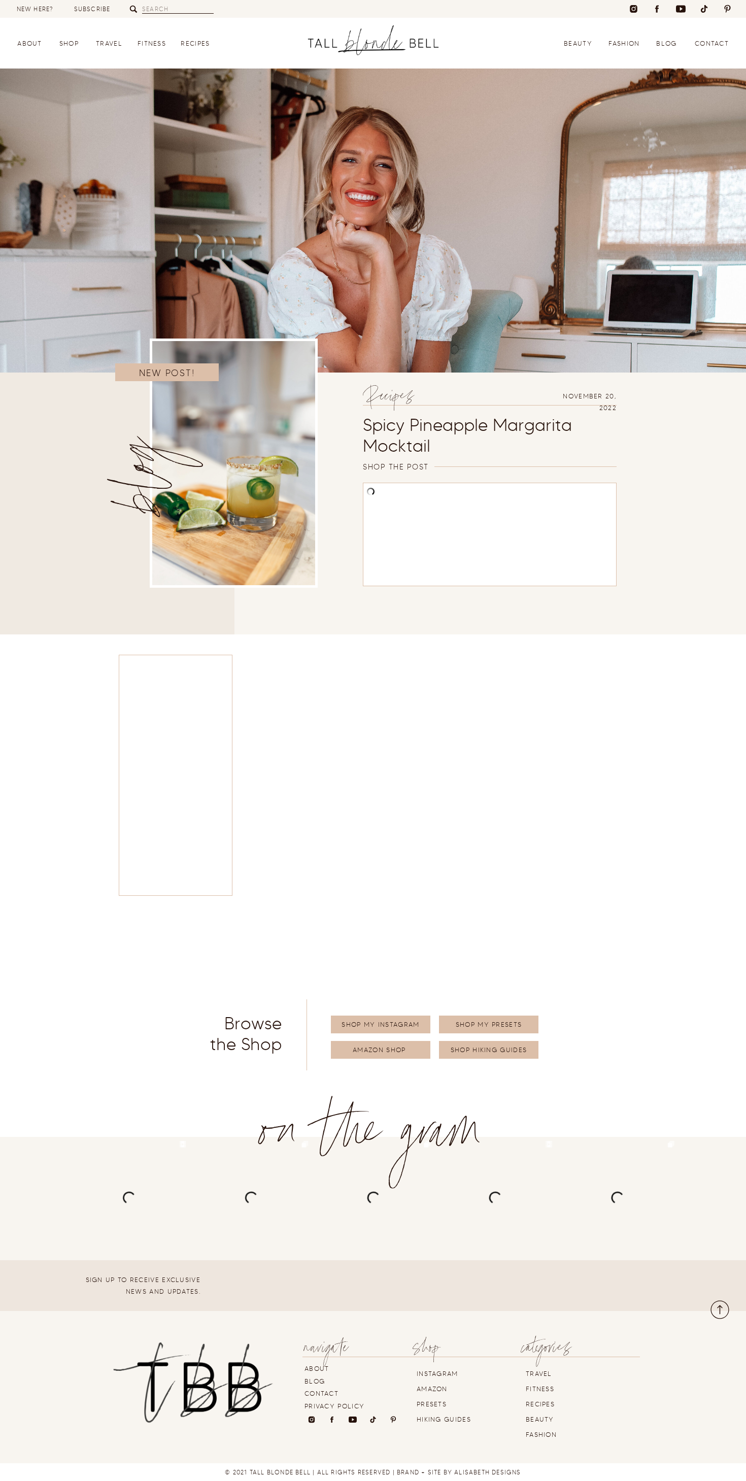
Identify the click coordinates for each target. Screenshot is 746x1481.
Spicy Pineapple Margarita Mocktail (467, 435)
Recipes (390, 398)
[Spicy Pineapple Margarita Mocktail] (233, 463)
